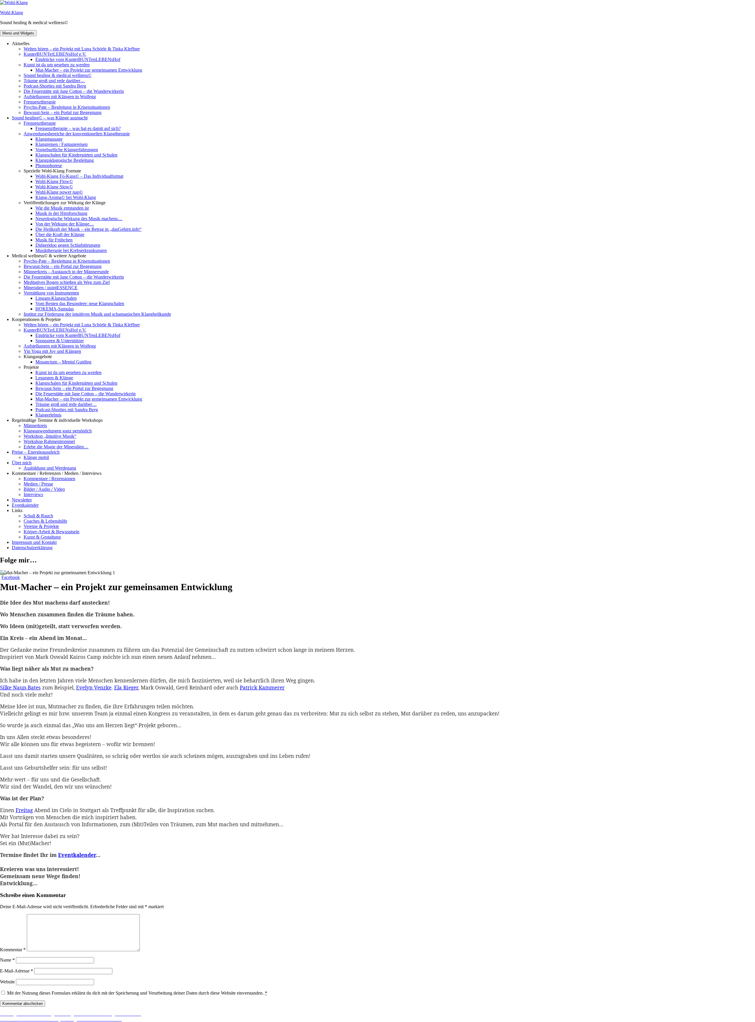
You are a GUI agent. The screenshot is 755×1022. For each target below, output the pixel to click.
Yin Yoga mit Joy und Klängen (52, 351)
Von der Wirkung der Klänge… (64, 223)
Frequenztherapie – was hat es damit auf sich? (78, 128)
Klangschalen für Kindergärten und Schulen (76, 154)
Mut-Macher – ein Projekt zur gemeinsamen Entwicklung (88, 70)
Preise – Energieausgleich (36, 452)
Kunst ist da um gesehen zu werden (57, 64)
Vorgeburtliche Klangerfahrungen (66, 149)
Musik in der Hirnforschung (61, 213)
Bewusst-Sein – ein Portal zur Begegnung (62, 112)
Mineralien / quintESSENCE (51, 287)
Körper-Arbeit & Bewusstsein (51, 531)
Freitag (24, 810)
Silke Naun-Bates (20, 687)
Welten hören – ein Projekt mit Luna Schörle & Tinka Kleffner (82, 48)
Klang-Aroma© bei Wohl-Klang (65, 197)
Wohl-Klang (11, 12)
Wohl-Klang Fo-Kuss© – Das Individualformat (79, 176)
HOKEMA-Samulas (54, 308)
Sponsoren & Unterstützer (59, 340)
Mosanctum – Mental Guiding (63, 361)
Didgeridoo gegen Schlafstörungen (67, 245)
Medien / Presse (38, 483)
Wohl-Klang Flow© (54, 181)
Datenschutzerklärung (32, 547)
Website (7, 981)
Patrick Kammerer (262, 687)
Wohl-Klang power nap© (59, 192)
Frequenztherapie (40, 101)
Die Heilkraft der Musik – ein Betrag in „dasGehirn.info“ (88, 229)
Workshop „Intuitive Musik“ (50, 436)
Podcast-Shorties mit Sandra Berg (55, 85)
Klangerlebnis (48, 414)
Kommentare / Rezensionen (49, 478)
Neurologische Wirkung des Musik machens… (78, 218)
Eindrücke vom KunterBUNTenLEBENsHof (77, 59)
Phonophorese (48, 165)
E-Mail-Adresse (16, 970)
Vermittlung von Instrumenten (51, 292)
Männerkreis (35, 425)
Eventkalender (25, 505)
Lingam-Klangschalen (56, 298)
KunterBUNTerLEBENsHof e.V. (55, 54)
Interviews (33, 494)
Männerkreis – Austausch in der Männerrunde (66, 271)
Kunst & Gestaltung (42, 536)
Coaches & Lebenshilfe (45, 521)
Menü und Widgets (18, 33)
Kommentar (13, 949)
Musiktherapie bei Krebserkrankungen (71, 250)
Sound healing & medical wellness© (57, 75)
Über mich (22, 462)
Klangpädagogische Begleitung (64, 160)
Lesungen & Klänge (54, 377)
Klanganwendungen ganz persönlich (58, 430)
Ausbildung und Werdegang (50, 467)
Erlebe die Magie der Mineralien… (56, 446)
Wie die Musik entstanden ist (62, 207)
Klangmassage (49, 138)
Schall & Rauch (38, 515)
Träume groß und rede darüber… (54, 80)
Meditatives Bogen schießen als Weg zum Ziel (67, 282)
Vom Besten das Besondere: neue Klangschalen (79, 303)
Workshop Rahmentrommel (49, 441)
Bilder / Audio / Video (44, 489)
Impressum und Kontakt (34, 542)
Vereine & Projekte (41, 526)
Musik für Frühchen (54, 239)
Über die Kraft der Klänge (59, 234)
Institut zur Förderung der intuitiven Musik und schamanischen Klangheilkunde (97, 314)
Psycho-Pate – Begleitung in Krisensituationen (67, 107)
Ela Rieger (126, 687)
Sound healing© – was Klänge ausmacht (50, 117)
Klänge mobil (36, 457)
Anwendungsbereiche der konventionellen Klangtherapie (77, 133)
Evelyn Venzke (93, 687)
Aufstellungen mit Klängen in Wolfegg (60, 96)
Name (7, 959)
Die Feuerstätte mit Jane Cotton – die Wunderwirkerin (74, 91)
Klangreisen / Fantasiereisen (61, 144)
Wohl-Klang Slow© (54, 186)
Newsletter (22, 499)
